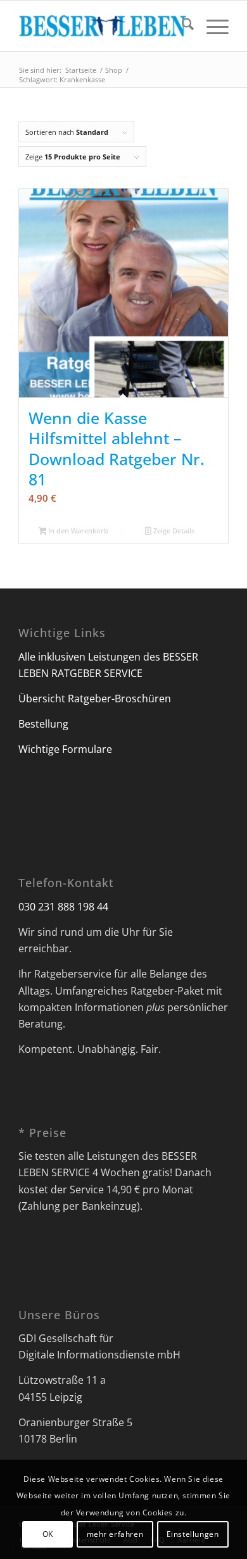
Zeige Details (172, 530)
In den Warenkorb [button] (77, 530)
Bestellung (43, 724)
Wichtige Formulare (65, 749)
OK (47, 1534)
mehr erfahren (115, 1534)
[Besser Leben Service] (102, 26)
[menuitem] (181, 26)
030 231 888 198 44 (63, 907)
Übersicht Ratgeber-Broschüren (94, 698)
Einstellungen (193, 1534)
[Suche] (181, 26)
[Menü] (211, 26)
